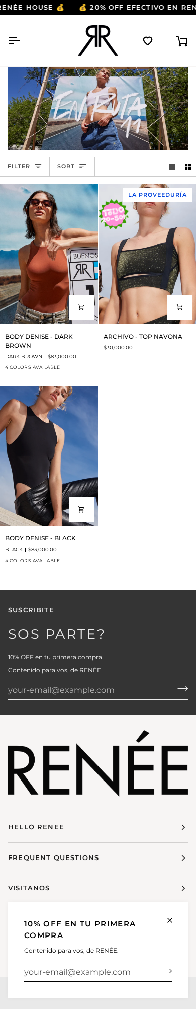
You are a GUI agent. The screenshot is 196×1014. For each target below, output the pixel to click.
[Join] (163, 971)
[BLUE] (65, 370)
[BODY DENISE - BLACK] (49, 456)
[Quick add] (81, 307)
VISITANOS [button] (29, 888)
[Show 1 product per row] (172, 166)
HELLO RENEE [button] (36, 827)
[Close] (174, 920)
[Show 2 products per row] (188, 166)
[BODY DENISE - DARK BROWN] (49, 254)
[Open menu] (23, 40)
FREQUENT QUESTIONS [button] (53, 857)
